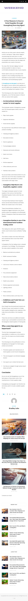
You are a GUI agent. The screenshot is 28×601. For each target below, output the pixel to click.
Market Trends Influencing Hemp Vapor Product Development (17, 534)
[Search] (25, 1)
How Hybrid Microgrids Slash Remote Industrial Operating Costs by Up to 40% (17, 542)
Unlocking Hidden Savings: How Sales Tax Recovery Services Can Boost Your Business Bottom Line (14, 462)
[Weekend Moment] (14, 8)
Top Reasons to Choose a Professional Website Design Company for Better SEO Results (14, 488)
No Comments (18, 27)
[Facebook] (7, 394)
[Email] (15, 394)
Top (14, 598)
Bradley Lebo (14, 408)
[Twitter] (10, 394)
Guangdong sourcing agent (10, 83)
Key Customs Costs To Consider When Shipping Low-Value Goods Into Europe (14, 437)
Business (14, 18)
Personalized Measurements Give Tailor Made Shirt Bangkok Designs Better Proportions (18, 519)
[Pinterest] (12, 394)
